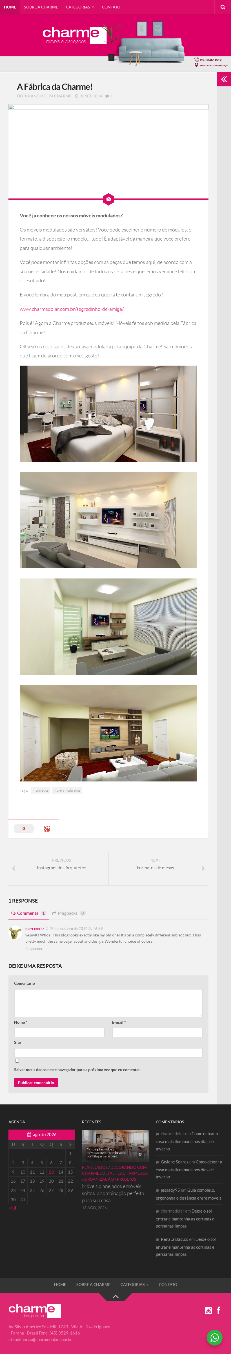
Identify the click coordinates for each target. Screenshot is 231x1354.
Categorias (78, 7)
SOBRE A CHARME (41, 7)
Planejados (94, 1167)
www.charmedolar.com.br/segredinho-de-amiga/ (72, 309)
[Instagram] (208, 1311)
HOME (10, 7)
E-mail (119, 1022)
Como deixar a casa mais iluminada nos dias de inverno (187, 1141)
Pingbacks (71, 913)
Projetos (126, 1179)
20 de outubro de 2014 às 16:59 (76, 929)
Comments (31, 913)
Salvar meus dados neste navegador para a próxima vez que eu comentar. (77, 1069)
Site (17, 1042)
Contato (111, 7)
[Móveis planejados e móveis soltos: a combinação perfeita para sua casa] (115, 1145)
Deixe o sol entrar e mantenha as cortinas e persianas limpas (185, 1218)
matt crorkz (34, 929)
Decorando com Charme (44, 96)
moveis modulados (67, 790)
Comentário (24, 983)
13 (51, 1172)
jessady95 (170, 1190)
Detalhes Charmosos (125, 1173)
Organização (99, 1179)
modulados (40, 790)
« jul (12, 1208)
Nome (20, 1022)
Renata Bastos (174, 1239)
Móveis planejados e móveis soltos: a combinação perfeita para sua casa (113, 1193)
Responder (34, 949)
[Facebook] (219, 1311)
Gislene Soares (174, 1161)
